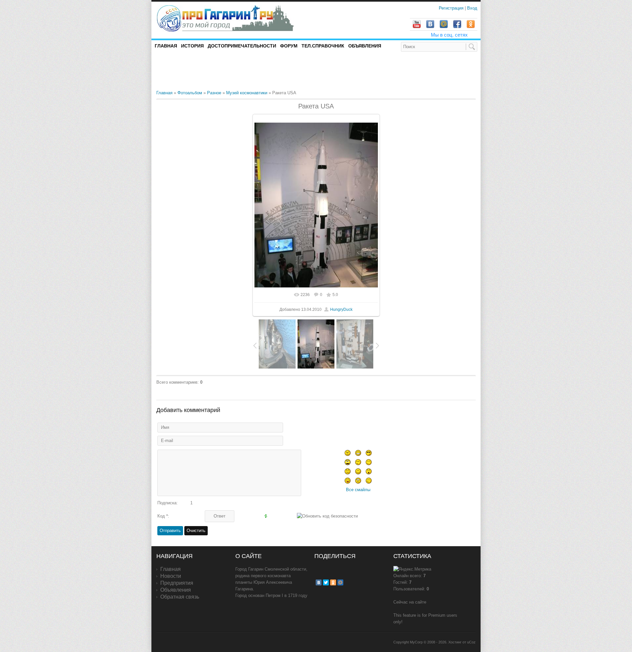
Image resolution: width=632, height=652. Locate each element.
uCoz (471, 642)
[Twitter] (326, 582)
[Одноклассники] (333, 582)
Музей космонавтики (246, 92)
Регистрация (452, 8)
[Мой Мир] (340, 582)
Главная (164, 92)
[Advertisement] (233, 70)
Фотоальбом (189, 92)
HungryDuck (341, 309)
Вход (472, 8)
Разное (214, 92)
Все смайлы (358, 489)
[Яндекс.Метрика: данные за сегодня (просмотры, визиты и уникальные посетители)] (412, 569)
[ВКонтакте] (319, 582)
